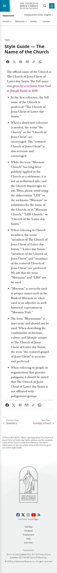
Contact (46, 21)
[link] (7, 405)
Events (34, 21)
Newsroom (8, 16)
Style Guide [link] (17, 447)
